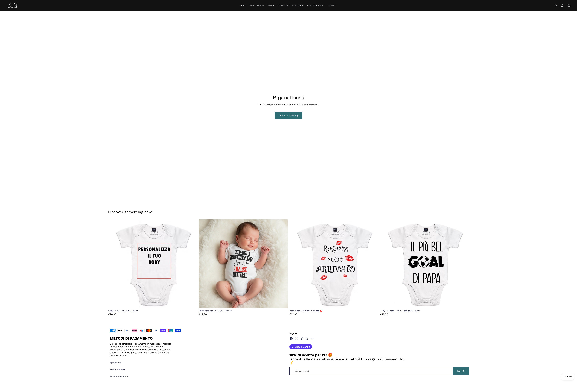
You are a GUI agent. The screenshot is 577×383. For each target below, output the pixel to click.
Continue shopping (288, 115)
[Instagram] (296, 338)
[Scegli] (192, 303)
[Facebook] (291, 338)
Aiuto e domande (119, 376)
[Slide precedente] (112, 264)
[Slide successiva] (192, 264)
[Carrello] (569, 5)
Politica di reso (117, 369)
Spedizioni (115, 362)
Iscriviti (461, 371)
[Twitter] (307, 338)
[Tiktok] (302, 338)
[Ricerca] (556, 5)
